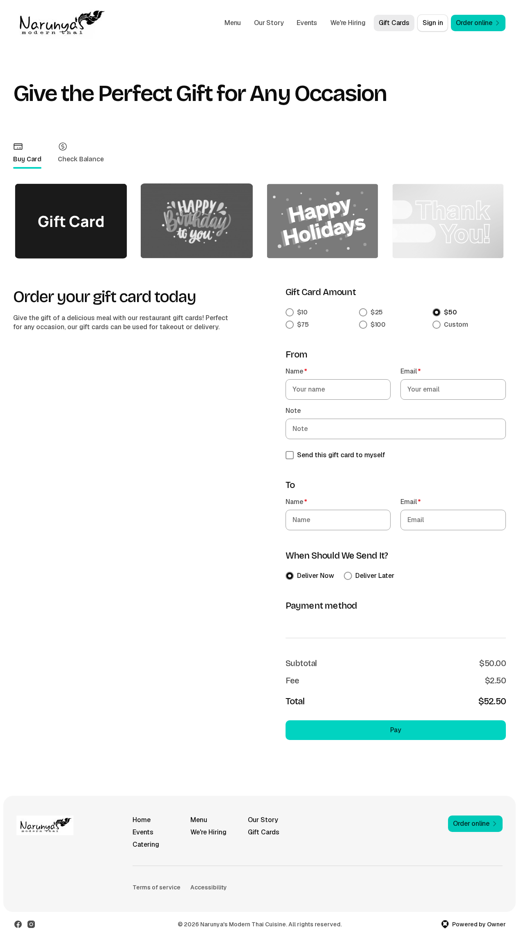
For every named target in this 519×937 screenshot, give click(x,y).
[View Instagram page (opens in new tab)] (31, 924)
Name (296, 371)
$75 (303, 324)
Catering (146, 844)
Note (293, 410)
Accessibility (208, 887)
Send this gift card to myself (341, 455)
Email (410, 371)
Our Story (269, 22)
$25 (376, 312)
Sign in (433, 22)
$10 (302, 312)
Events (307, 22)
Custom (456, 324)
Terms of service (157, 887)
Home (142, 820)
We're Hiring (348, 22)
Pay (395, 730)
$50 (450, 312)
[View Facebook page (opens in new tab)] (18, 924)
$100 (378, 324)
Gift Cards (394, 22)
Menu (232, 22)
